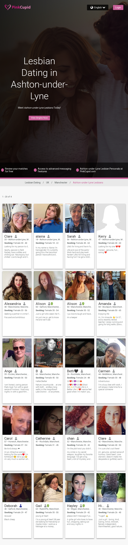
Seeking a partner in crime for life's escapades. (17, 314)
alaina (40, 236)
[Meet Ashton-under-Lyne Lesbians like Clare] (111, 420)
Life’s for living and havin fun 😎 (79, 246)
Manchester (61, 182)
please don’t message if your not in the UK (79, 516)
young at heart (42, 516)
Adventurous (104, 381)
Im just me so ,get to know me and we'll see (47, 318)
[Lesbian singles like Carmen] (111, 352)
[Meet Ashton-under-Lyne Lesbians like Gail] (48, 487)
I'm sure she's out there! (109, 448)
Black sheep (9, 519)
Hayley (72, 506)
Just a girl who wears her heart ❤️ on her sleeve (48, 314)
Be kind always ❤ (12, 448)
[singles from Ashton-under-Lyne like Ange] (17, 352)
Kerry (102, 236)
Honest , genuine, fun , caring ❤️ (108, 251)
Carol (8, 438)
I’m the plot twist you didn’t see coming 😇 (79, 448)
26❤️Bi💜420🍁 (74, 381)
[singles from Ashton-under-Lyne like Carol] (17, 420)
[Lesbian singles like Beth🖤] (79, 352)
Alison (41, 304)
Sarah (71, 236)
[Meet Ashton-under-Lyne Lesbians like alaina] (48, 218)
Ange (8, 371)
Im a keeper (72, 317)
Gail (39, 506)
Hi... (101, 506)
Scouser (7, 516)
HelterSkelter (41, 381)
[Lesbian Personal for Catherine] (48, 420)
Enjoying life (103, 314)
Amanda (104, 304)
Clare (8, 236)
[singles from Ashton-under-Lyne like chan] (79, 420)
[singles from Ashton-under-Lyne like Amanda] (111, 285)
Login (118, 7)
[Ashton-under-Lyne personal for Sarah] (79, 218)
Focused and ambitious (14, 317)
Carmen (104, 371)
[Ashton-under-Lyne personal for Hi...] (111, 487)
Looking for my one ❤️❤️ (109, 246)
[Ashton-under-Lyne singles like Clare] (17, 218)
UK (47, 182)
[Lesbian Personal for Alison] (79, 285)
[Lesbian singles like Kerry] (111, 218)
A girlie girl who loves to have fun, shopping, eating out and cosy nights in (79, 521)
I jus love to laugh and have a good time (79, 314)
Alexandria (12, 304)
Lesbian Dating (32, 182)
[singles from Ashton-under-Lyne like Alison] (48, 285)
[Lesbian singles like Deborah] (17, 487)
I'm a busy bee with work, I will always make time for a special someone (110, 387)
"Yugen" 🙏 (103, 516)
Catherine (43, 438)
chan (70, 438)
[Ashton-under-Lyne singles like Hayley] (79, 487)
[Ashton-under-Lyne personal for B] (48, 352)
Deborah (10, 506)
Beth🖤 (72, 371)
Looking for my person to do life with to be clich (17, 246)
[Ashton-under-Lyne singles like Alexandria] (17, 285)
